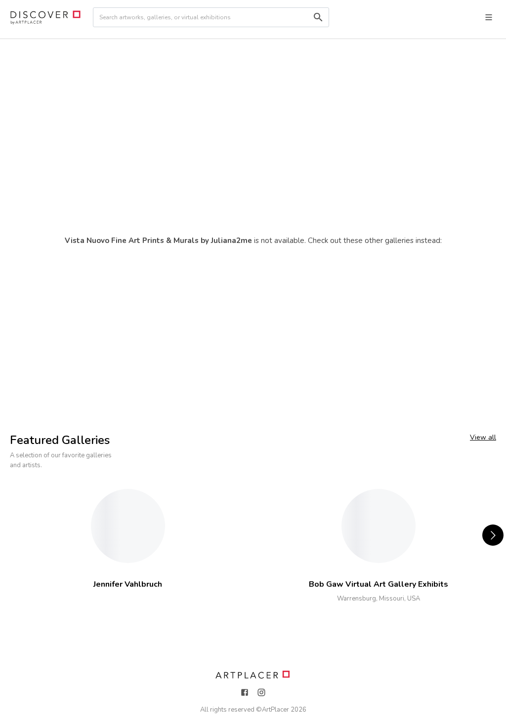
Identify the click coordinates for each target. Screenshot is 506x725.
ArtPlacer (275, 709)
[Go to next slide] (493, 535)
